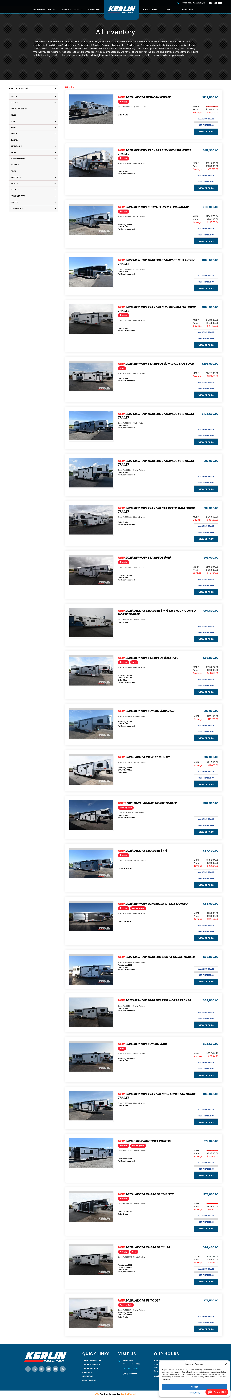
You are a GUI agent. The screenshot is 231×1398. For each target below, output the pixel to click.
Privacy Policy (194, 1393)
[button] (225, 1364)
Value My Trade (206, 118)
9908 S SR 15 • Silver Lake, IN (193, 3)
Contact (187, 9)
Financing (94, 9)
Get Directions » (131, 1368)
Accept (194, 1386)
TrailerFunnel (128, 1394)
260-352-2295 (215, 3)
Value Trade (150, 9)
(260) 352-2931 (130, 1373)
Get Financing (206, 125)
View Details (206, 131)
